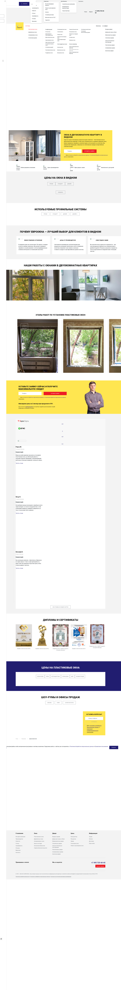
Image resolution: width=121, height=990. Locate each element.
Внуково (39, 74)
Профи (51, 183)
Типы (47, 676)
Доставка (91, 841)
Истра (39, 107)
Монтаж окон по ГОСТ (50, 17)
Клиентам (46, 1)
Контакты (81, 1)
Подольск (73, 66)
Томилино (73, 91)
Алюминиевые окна (39, 841)
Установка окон (75, 843)
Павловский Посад (59, 108)
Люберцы (56, 79)
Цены (72, 833)
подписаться (50, 769)
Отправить (94, 721)
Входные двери (56, 836)
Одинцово (56, 102)
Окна (35, 833)
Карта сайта (92, 843)
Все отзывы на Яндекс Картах (60, 607)
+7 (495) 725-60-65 (99, 12)
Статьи (33, 13)
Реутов (73, 75)
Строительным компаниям (68, 4)
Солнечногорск (75, 85)
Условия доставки (49, 14)
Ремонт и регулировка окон (50, 8)
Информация (93, 833)
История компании (34, 4)
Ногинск (56, 96)
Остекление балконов (39, 845)
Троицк (73, 93)
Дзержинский (41, 80)
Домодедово (40, 85)
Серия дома (65, 676)
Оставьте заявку (55, 393)
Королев (56, 66)
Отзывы (34, 18)
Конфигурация (80, 676)
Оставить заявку (89, 151)
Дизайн (69, 183)
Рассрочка (73, 839)
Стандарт (60, 183)
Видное (91, 11)
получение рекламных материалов (73, 811)
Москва (56, 85)
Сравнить (60, 192)
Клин (38, 113)
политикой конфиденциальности (50, 775)
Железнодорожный (42, 91)
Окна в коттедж (38, 843)
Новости (34, 10)
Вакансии (34, 21)
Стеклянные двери (57, 843)
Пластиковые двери (57, 849)
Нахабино (56, 94)
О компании (19, 833)
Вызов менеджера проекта (49, 4)
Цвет (72, 676)
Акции (90, 836)
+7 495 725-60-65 (98, 863)
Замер (72, 841)
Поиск (85, 11)
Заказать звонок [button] (100, 866)
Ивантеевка (40, 105)
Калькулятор (74, 836)
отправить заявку (50, 934)
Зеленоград (40, 99)
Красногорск (57, 67)
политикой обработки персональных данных (55, 397)
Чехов (72, 105)
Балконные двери (56, 854)
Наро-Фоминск (58, 93)
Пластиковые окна (39, 836)
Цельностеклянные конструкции (57, 846)
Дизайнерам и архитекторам (65, 7)
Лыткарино (57, 77)
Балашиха (40, 66)
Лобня (55, 75)
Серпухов (73, 83)
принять (113, 747)
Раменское (74, 74)
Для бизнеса (64, 1)
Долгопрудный (41, 83)
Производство (35, 8)
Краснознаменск (58, 69)
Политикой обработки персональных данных (82, 746)
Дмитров (39, 81)
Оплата (47, 12)
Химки (72, 99)
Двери (54, 833)
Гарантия (47, 20)
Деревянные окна (38, 839)
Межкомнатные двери (58, 841)
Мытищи (56, 86)
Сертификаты (35, 16)
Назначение (40, 676)
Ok (60, 786)
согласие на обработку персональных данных (78, 155)
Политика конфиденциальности (23, 876)
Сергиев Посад (75, 81)
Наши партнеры (66, 10)
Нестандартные (55, 676)
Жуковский (40, 93)
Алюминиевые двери (57, 851)
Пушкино (73, 67)
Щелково (73, 111)
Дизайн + (74, 214)
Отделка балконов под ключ (40, 848)
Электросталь (74, 117)
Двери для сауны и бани (58, 839)
